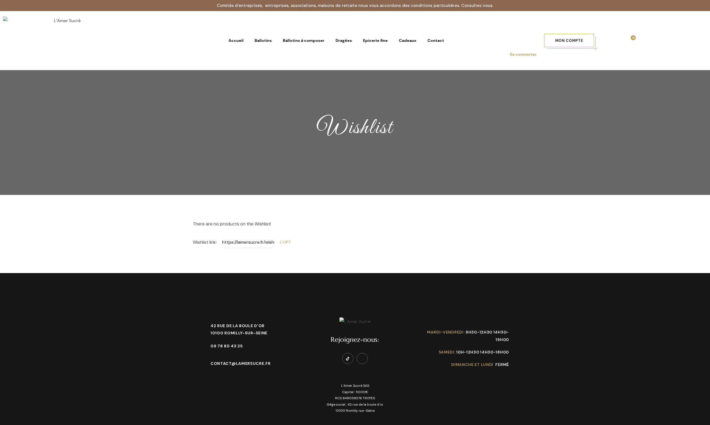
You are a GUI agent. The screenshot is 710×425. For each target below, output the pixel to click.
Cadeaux (407, 40)
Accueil (236, 40)
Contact (435, 40)
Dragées (344, 40)
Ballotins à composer (303, 40)
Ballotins (263, 40)
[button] (569, 40)
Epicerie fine (375, 40)
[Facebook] (362, 358)
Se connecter (523, 54)
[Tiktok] (347, 358)
